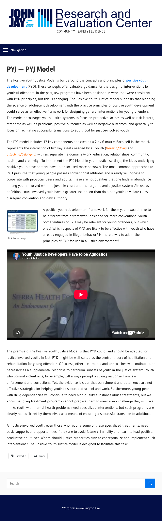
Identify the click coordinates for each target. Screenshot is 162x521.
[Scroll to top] (155, 514)
